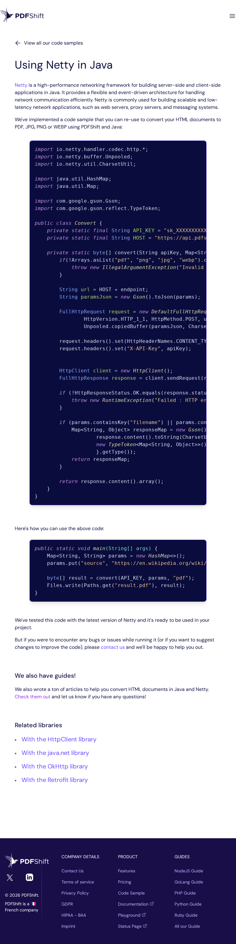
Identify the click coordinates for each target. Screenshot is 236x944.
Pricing (124, 882)
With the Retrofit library (55, 780)
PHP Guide (185, 893)
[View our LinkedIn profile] (29, 877)
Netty (21, 85)
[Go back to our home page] (22, 15)
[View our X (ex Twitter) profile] (10, 877)
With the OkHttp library (55, 766)
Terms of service (77, 882)
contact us (113, 647)
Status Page (130, 926)
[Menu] (232, 16)
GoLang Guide (189, 882)
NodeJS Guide (189, 871)
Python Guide (188, 904)
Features (126, 871)
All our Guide (187, 926)
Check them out (32, 696)
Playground (129, 915)
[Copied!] (212, 149)
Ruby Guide (186, 915)
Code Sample (131, 893)
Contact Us (72, 871)
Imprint (68, 926)
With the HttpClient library (59, 739)
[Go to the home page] (27, 861)
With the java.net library (55, 753)
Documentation (133, 904)
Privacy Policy (75, 893)
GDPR (67, 904)
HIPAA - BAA (73, 915)
